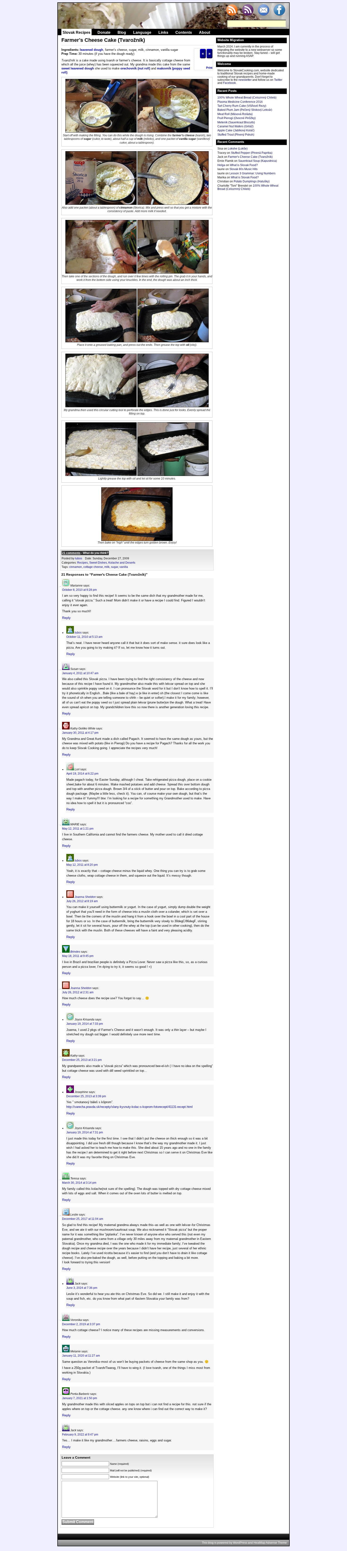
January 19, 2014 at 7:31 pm (84, 1132)
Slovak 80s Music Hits (243, 169)
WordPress (240, 1542)
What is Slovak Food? (244, 165)
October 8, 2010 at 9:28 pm (79, 589)
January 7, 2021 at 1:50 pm (79, 1398)
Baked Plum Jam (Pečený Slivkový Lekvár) (244, 109)
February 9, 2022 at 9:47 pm (80, 1434)
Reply (66, 618)
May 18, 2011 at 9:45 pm (77, 956)
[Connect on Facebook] (279, 10)
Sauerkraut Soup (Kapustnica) (257, 161)
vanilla (123, 567)
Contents (183, 32)
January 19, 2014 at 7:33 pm (84, 1023)
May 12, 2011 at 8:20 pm (82, 864)
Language (142, 32)
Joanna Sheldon (85, 897)
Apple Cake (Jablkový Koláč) (235, 130)
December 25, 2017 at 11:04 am (82, 1219)
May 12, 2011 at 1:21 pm (77, 828)
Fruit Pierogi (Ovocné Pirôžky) (236, 118)
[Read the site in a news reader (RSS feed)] (231, 10)
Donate (103, 32)
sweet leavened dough (77, 68)
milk (107, 567)
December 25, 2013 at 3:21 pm (82, 1060)
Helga (221, 165)
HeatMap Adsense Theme (270, 1542)
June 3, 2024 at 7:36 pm (81, 1288)
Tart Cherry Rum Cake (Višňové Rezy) (241, 105)
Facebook (229, 83)
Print (209, 67)
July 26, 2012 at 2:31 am (77, 992)
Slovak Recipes (76, 32)
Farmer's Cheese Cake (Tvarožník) (250, 157)
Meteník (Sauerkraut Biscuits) (236, 122)
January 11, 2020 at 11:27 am (81, 1355)
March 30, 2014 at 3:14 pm (79, 1182)
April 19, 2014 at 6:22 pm (82, 773)
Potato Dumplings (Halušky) (252, 181)
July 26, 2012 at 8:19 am (82, 901)
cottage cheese (93, 567)
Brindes (75, 951)
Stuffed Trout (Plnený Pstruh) (235, 134)
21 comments (71, 553)
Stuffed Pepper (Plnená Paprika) (251, 152)
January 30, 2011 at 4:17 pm (80, 732)
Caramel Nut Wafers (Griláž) (235, 126)
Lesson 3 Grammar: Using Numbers (252, 173)
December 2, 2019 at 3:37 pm (81, 1324)
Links (163, 32)
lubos (78, 558)
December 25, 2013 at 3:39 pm (86, 1096)
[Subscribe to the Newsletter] (263, 10)
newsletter (245, 79)
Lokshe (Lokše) (238, 148)
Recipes (82, 562)
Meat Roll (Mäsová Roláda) (235, 114)
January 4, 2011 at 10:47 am (80, 673)
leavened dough (91, 49)
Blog (122, 32)
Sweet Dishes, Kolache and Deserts (112, 562)
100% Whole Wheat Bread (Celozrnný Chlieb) (246, 97)
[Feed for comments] (247, 10)
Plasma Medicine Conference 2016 (240, 101)
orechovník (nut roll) (135, 68)
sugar (114, 567)
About (204, 32)
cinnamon (75, 567)
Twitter (278, 79)
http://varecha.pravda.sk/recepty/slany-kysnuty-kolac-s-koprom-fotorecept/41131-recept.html (129, 1107)
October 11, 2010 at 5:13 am (84, 636)
